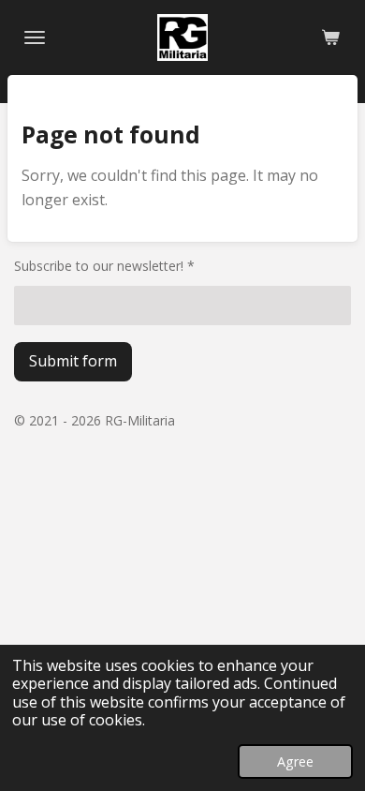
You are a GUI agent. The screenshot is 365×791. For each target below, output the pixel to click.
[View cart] (330, 37)
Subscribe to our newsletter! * (104, 266)
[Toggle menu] (34, 37)
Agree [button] (295, 761)
